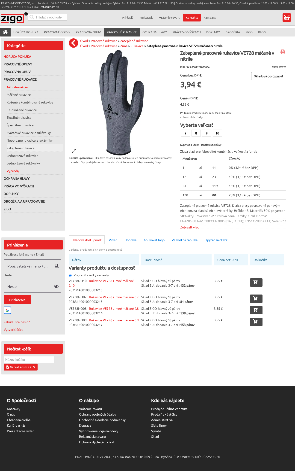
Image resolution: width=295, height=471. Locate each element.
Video (113, 240)
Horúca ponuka (17, 56)
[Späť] (75, 43)
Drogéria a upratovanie (24, 201)
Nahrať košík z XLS (22, 367)
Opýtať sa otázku (217, 240)
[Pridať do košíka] (256, 282)
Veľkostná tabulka (185, 240)
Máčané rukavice (19, 94)
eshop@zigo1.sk (50, 7)
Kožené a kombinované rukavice (30, 102)
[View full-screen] (74, 151)
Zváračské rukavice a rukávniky (29, 133)
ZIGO (7, 209)
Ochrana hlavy (17, 178)
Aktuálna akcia (17, 87)
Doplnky (11, 193)
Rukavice (137, 46)
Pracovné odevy (18, 64)
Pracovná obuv (17, 72)
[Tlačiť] (283, 52)
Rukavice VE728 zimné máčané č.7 (114, 297)
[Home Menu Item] (5, 32)
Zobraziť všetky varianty (91, 275)
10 (217, 133)
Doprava (130, 240)
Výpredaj (13, 171)
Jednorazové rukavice (22, 155)
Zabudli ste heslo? (17, 322)
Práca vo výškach (19, 186)
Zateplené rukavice (21, 148)
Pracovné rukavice (20, 79)
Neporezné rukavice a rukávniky (30, 140)
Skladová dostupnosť (87, 240)
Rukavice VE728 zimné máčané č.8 (114, 308)
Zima (123, 46)
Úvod (84, 41)
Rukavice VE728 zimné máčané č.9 (114, 320)
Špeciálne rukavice (20, 125)
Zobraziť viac (189, 227)
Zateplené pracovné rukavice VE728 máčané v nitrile (185, 46)
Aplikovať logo (154, 240)
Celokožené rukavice (22, 110)
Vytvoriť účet (13, 329)
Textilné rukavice (19, 117)
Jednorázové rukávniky (23, 163)
